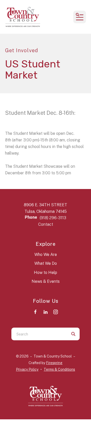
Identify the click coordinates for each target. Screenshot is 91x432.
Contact (45, 224)
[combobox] (39, 334)
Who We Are (45, 254)
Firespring (54, 363)
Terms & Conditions (59, 369)
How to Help (45, 272)
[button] (79, 17)
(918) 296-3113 (53, 217)
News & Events (46, 281)
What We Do (45, 263)
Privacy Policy (27, 369)
